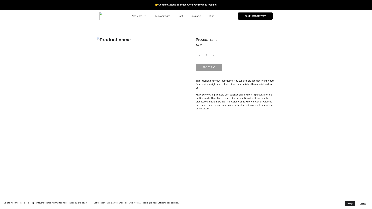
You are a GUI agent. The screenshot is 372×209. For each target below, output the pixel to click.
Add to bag (209, 67)
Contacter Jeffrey (255, 16)
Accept (350, 203)
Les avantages (162, 16)
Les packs (196, 16)
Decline (363, 203)
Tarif (180, 16)
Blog (211, 16)
